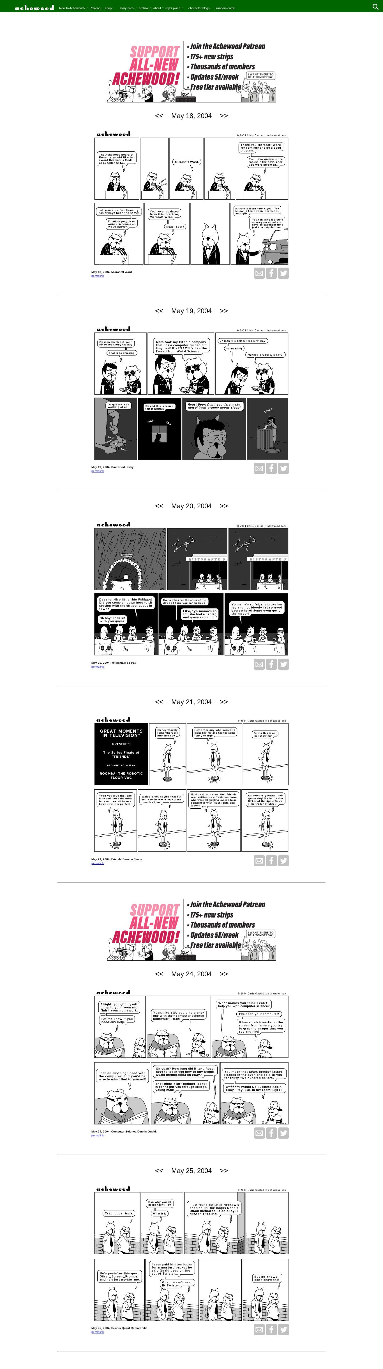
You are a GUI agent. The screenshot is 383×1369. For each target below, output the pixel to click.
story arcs (127, 8)
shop (108, 8)
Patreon (95, 8)
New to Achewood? (72, 8)
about (157, 8)
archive (144, 8)
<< (159, 115)
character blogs (199, 8)
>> (224, 115)
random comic (226, 8)
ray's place (172, 8)
